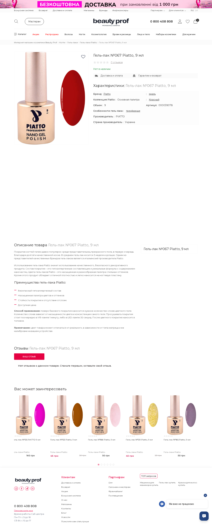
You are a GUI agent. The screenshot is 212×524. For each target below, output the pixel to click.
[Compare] (44, 405)
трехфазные (133, 110)
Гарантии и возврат (149, 75)
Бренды (103, 10)
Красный (154, 99)
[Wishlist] (44, 399)
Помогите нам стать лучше (75, 521)
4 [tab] (107, 464)
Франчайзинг (115, 491)
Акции (64, 491)
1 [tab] (98, 464)
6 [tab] (113, 464)
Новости (65, 517)
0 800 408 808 (161, 21)
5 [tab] (110, 464)
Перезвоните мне (23, 510)
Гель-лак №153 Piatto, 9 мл (63, 439)
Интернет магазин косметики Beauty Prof (35, 42)
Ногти (62, 42)
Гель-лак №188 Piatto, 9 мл (101, 439)
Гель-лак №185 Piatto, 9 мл (177, 439)
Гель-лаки (72, 42)
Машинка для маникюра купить (149, 483)
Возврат (43, 10)
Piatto (107, 94)
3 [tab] (104, 464)
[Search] (16, 21)
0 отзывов (117, 62)
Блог (64, 513)
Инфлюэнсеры (120, 10)
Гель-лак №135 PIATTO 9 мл (26, 439)
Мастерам (34, 21)
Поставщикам (115, 495)
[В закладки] (83, 56)
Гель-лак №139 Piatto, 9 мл (139, 439)
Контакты (66, 508)
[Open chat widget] (204, 516)
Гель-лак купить (167, 482)
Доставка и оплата (62, 10)
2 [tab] (101, 464)
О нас (64, 500)
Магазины (89, 10)
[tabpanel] (30, 427)
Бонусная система (23, 10)
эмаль (152, 94)
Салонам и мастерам (119, 487)
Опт (110, 482)
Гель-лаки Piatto (88, 42)
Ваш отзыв (29, 356)
